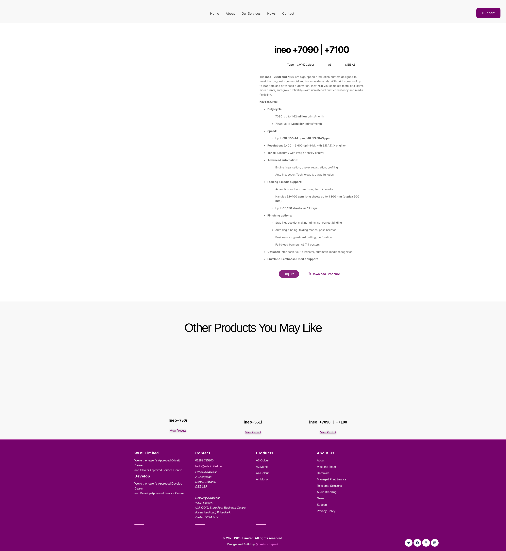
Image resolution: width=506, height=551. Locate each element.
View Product (178, 430)
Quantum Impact (267, 544)
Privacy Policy (326, 511)
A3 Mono (262, 466)
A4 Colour (262, 473)
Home (214, 13)
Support (322, 504)
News (271, 13)
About (230, 13)
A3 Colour (262, 460)
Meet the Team (326, 466)
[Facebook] (417, 543)
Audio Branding (326, 492)
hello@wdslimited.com (209, 466)
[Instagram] (426, 543)
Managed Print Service (331, 479)
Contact (288, 13)
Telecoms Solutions (329, 485)
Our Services (251, 13)
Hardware (323, 473)
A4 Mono (262, 479)
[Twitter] (409, 543)
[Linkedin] (435, 543)
